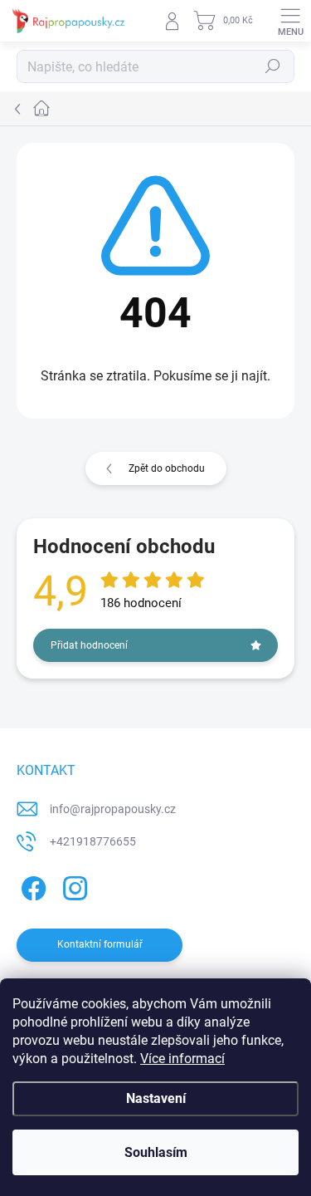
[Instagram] (72, 885)
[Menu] (290, 21)
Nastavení (156, 1098)
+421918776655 (93, 841)
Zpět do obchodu (167, 468)
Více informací (182, 1058)
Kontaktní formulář (100, 944)
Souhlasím (155, 1152)
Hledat (273, 66)
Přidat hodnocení (89, 645)
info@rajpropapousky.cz (113, 809)
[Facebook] (31, 885)
